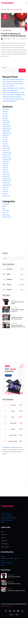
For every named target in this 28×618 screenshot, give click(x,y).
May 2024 (5, 167)
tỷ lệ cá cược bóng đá (6, 515)
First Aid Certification (6, 30)
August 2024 (5, 161)
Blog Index (4, 540)
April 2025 (5, 144)
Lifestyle (4, 212)
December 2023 (6, 178)
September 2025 (6, 133)
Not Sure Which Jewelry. (14, 583)
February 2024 (6, 174)
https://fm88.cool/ (6, 513)
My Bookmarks (5, 547)
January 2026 (5, 124)
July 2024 (5, 163)
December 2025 (6, 126)
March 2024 (5, 172)
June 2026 (5, 113)
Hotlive (8, 518)
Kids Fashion (5, 210)
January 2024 (5, 176)
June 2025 (5, 139)
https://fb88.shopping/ (7, 520)
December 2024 (6, 152)
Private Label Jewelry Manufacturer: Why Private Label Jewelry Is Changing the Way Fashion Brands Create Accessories (13, 94)
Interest (3, 537)
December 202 (6, 196)
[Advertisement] (14, 235)
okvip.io (3, 556)
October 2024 (6, 157)
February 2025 (6, 148)
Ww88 (2, 522)
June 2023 (5, 191)
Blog (3, 208)
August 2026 (5, 109)
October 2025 (6, 131)
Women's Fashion (6, 217)
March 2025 (5, 146)
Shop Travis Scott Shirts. (14, 576)
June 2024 (5, 165)
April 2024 (5, 170)
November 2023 (6, 180)
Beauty (4, 206)
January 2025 (5, 150)
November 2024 (6, 154)
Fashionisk (5, 447)
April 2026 (5, 118)
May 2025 (5, 142)
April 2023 (5, 193)
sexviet (11, 614)
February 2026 (6, 122)
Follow (21, 269)
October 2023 (6, 183)
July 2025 (5, 137)
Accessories (5, 204)
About (2, 531)
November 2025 (6, 129)
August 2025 (5, 135)
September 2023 (6, 185)
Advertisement (5, 544)
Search (4, 67)
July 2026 (5, 111)
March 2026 (5, 120)
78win (17, 614)
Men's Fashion (6, 215)
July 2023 (5, 189)
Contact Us (4, 534)
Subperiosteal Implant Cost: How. (16, 590)
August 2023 (5, 187)
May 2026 (5, 116)
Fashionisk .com (6, 606)
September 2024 (6, 159)
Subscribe (21, 284)
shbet (18, 558)
